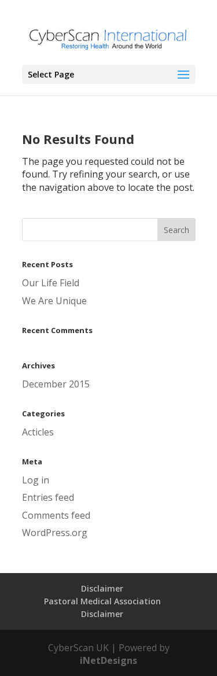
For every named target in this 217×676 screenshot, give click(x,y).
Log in (35, 480)
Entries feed (48, 497)
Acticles (38, 432)
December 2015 (56, 384)
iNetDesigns (108, 660)
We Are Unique (54, 300)
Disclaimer (102, 588)
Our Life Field (50, 282)
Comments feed (56, 515)
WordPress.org (54, 532)
